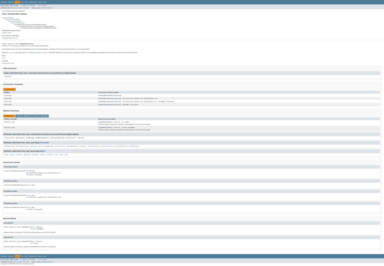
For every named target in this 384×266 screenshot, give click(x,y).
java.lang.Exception (15, 21)
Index (40, 2)
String (115, 95)
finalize (19, 154)
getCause (33, 146)
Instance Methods (24, 116)
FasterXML (19, 264)
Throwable (162, 101)
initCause (82, 146)
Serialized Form (8, 63)
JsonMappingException (10, 38)
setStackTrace (134, 146)
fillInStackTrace (22, 146)
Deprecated (33, 2)
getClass (27, 154)
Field (15, 8)
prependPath (102, 122)
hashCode (35, 154)
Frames (24, 5)
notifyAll (50, 154)
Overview (4, 2)
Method (26, 8)
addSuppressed (9, 146)
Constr (20, 8)
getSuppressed (72, 146)
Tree (26, 2)
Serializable (7, 33)
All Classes (43, 5)
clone (6, 154)
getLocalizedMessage (46, 146)
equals (12, 154)
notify (42, 154)
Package (11, 2)
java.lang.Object (8, 18)
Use (22, 2)
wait (56, 154)
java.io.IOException (18, 23)
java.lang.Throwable (12, 19)
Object (110, 122)
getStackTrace (60, 146)
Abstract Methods (40, 116)
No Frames (31, 5)
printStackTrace (94, 146)
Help (44, 2)
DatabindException (105, 95)
